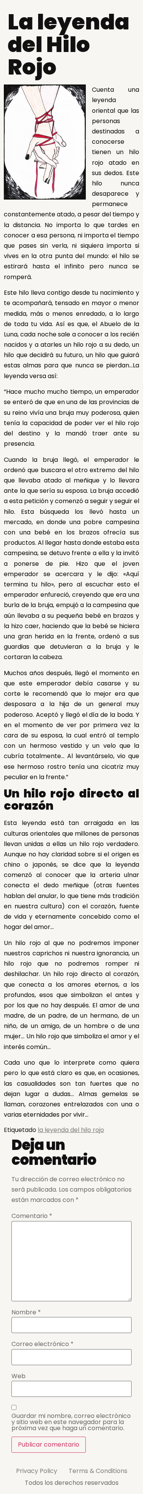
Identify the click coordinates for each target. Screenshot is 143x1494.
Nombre (26, 1312)
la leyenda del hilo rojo (71, 1129)
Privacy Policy (36, 1470)
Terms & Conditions (98, 1470)
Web (18, 1376)
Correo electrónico (42, 1344)
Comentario (31, 1216)
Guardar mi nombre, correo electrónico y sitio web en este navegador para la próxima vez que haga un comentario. (71, 1422)
